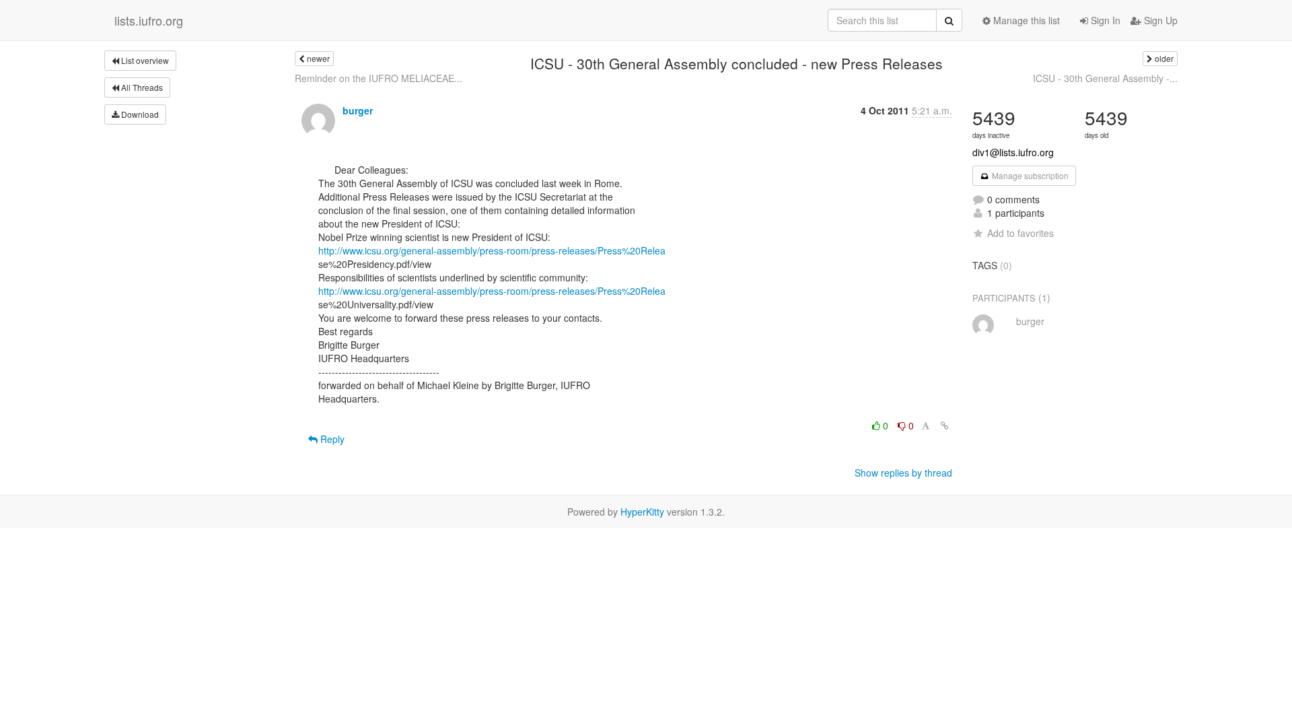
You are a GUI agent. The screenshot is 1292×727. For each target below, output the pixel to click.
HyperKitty (642, 511)
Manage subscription (1029, 175)
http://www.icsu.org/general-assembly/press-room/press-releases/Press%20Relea (492, 250)
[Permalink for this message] (944, 425)
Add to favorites (1020, 233)
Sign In (1104, 20)
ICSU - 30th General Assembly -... (1105, 78)
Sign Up (1159, 20)
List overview (144, 60)
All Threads (141, 87)
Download (139, 114)
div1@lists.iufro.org (1013, 152)
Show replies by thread (903, 472)
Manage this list (1025, 20)
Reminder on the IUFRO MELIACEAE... (378, 78)
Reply (331, 439)
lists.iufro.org (148, 20)
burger (358, 110)
